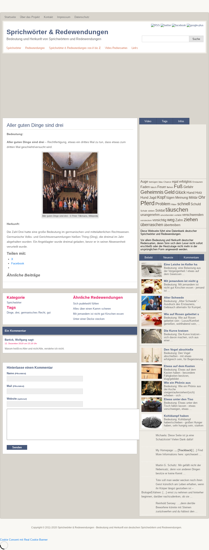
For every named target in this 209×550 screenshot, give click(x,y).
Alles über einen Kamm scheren (92, 308)
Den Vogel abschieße (178, 349)
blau (161, 182)
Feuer (161, 187)
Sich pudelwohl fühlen (86, 303)
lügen (170, 197)
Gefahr (188, 187)
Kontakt (48, 17)
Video (148, 121)
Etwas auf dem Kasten (179, 366)
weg (171, 220)
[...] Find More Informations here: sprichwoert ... (179, 452)
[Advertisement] (104, 84)
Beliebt (149, 257)
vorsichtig (159, 220)
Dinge (10, 312)
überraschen (151, 224)
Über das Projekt (30, 17)
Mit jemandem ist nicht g (181, 281)
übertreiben (172, 225)
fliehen (170, 187)
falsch (154, 187)
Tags (165, 121)
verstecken (146, 220)
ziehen (191, 219)
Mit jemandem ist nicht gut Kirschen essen (98, 313)
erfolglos (185, 181)
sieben (151, 211)
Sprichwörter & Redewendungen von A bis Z (75, 48)
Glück (180, 192)
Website (17, 398)
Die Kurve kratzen (176, 330)
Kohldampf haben (176, 415)
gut (49, 312)
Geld (169, 192)
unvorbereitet (166, 215)
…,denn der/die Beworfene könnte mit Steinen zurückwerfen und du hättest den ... (177, 507)
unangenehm (150, 214)
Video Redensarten (116, 48)
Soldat (160, 210)
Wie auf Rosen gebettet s (181, 314)
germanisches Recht (33, 312)
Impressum (63, 17)
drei (17, 312)
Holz (198, 192)
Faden (145, 187)
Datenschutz (81, 17)
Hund (144, 197)
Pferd (147, 203)
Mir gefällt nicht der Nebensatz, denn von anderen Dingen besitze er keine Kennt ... (178, 469)
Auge (144, 181)
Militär (193, 197)
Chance (167, 182)
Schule (143, 211)
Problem (162, 204)
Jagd (152, 197)
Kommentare (191, 257)
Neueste (168, 257)
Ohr (201, 197)
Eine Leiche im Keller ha (180, 264)
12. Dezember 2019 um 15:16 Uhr (21, 343)
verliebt (177, 215)
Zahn (179, 220)
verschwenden (192, 214)
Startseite (10, 17)
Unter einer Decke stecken (88, 318)
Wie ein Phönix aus (177, 382)
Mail (15, 386)
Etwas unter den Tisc (178, 399)
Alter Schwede (174, 297)
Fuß (178, 186)
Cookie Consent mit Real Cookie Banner (24, 539)
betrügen (153, 182)
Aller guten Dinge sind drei (35, 125)
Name (16, 373)
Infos (181, 121)
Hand (191, 192)
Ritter (174, 204)
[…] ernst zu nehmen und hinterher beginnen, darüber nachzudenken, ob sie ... (172, 488)
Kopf (161, 197)
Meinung (181, 197)
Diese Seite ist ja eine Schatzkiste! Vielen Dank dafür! (175, 437)
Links (135, 48)
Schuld (196, 204)
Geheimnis (151, 192)
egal (175, 181)
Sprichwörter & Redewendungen (57, 32)
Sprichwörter (14, 48)
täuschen (177, 210)
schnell (183, 204)
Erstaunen (197, 182)
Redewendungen (35, 48)
